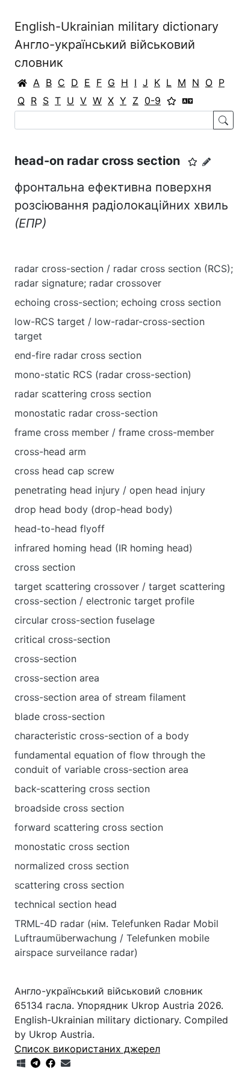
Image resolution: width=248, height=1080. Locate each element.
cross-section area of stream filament (100, 697)
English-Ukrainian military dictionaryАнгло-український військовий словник (116, 44)
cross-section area (56, 678)
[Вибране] (171, 100)
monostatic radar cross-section (86, 413)
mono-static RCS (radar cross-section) (102, 374)
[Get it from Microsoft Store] (21, 1063)
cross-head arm (50, 451)
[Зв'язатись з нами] (65, 1063)
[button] (192, 162)
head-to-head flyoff (59, 529)
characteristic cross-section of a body (101, 736)
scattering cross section (69, 885)
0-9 (152, 101)
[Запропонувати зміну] (206, 162)
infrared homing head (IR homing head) (103, 548)
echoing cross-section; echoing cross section (117, 302)
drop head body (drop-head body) (93, 509)
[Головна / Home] (22, 82)
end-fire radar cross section (77, 355)
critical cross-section (62, 639)
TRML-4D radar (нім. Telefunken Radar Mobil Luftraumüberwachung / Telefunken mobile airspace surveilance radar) (116, 937)
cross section (44, 567)
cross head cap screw (64, 471)
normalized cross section (71, 866)
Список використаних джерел (87, 1049)
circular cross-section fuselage (84, 620)
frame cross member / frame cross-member (114, 432)
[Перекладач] (187, 100)
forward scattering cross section (88, 827)
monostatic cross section (71, 846)
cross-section (45, 659)
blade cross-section (59, 716)
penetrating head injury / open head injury (109, 490)
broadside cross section (69, 808)
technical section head (65, 904)
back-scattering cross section (82, 789)
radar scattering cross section (82, 394)
